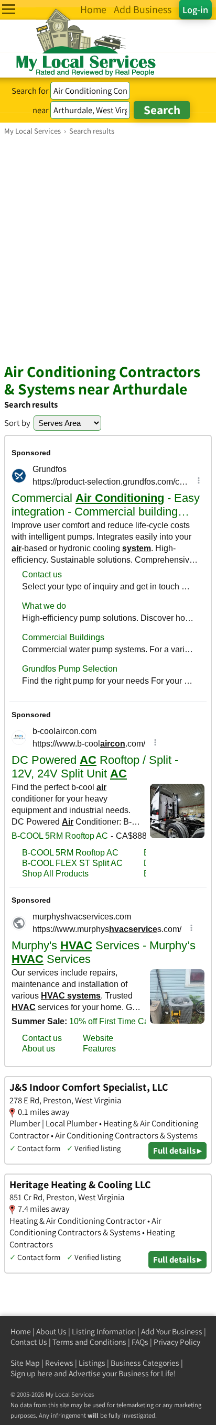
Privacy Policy (177, 1342)
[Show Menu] (8, 9)
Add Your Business (171, 1331)
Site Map (25, 1363)
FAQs (140, 1342)
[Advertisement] (108, 249)
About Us (51, 1331)
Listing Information (104, 1331)
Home (20, 1331)
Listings (92, 1363)
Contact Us (28, 1342)
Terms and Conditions (89, 1342)
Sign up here (31, 1373)
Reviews (59, 1363)
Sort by (17, 423)
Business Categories (145, 1363)
